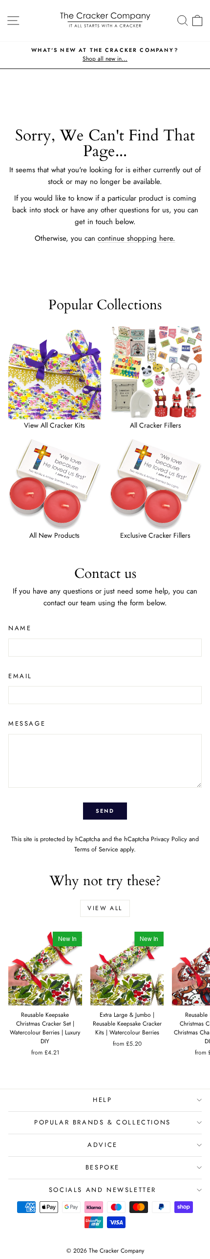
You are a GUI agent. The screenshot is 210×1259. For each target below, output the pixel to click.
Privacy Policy (169, 839)
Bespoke (102, 1167)
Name (19, 628)
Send (105, 811)
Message (26, 723)
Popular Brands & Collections (102, 1122)
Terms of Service (96, 849)
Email (20, 676)
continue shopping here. (136, 238)
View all (104, 908)
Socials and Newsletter (102, 1189)
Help (102, 1099)
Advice (102, 1144)
